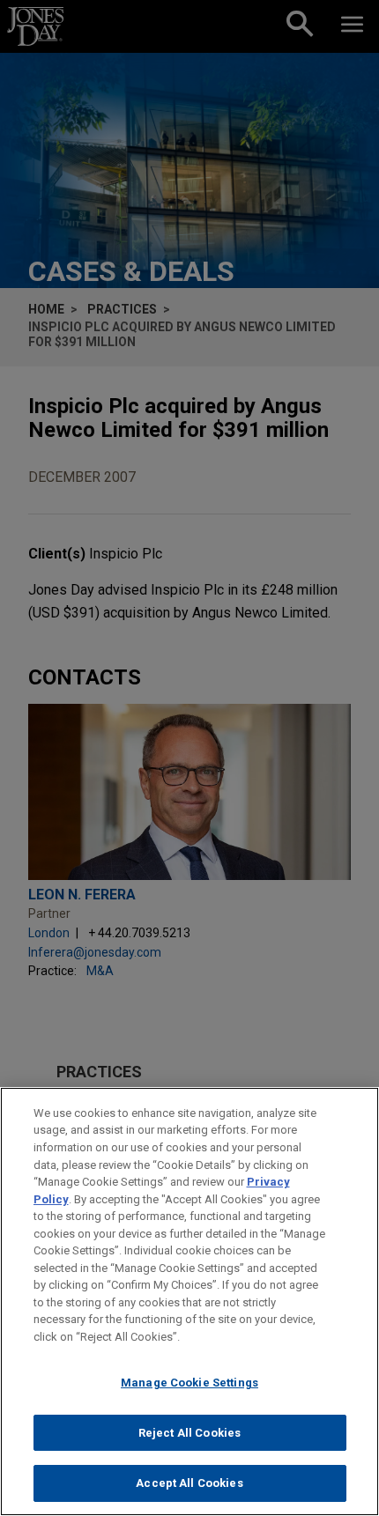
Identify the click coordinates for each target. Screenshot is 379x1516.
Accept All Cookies (189, 1483)
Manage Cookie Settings (189, 1382)
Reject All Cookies (189, 1432)
